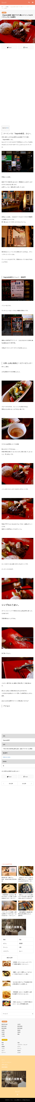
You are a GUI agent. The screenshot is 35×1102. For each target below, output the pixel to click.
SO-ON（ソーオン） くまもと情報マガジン (14, 1099)
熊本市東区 (20, 1026)
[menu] (32, 2)
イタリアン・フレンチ (22, 1044)
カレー (20, 951)
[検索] (28, 2)
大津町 (3, 1034)
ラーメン (5, 947)
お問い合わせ (4, 1064)
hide (7, 127)
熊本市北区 (4, 1026)
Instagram (17, 1094)
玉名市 (3, 1032)
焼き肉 (19, 1050)
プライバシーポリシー (6, 1062)
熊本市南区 (20, 1028)
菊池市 (19, 1030)
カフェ (5, 943)
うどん (3, 1048)
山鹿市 (3, 1030)
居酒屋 (20, 943)
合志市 (19, 1024)
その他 (4, 12)
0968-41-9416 (6, 757)
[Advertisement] (17, 69)
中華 (20, 947)
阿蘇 (18, 1034)
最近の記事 (9, 957)
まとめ (19, 1052)
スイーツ (4, 1052)
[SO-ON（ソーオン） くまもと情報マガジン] (4, 2)
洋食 (20, 939)
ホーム (3, 1060)
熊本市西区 (4, 1028)
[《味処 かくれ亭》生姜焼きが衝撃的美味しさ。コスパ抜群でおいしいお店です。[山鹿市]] (25, 784)
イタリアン (6, 951)
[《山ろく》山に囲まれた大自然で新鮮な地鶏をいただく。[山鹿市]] (10, 784)
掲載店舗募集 (4, 1067)
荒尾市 (19, 1032)
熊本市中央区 (4, 1024)
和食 (4, 939)
